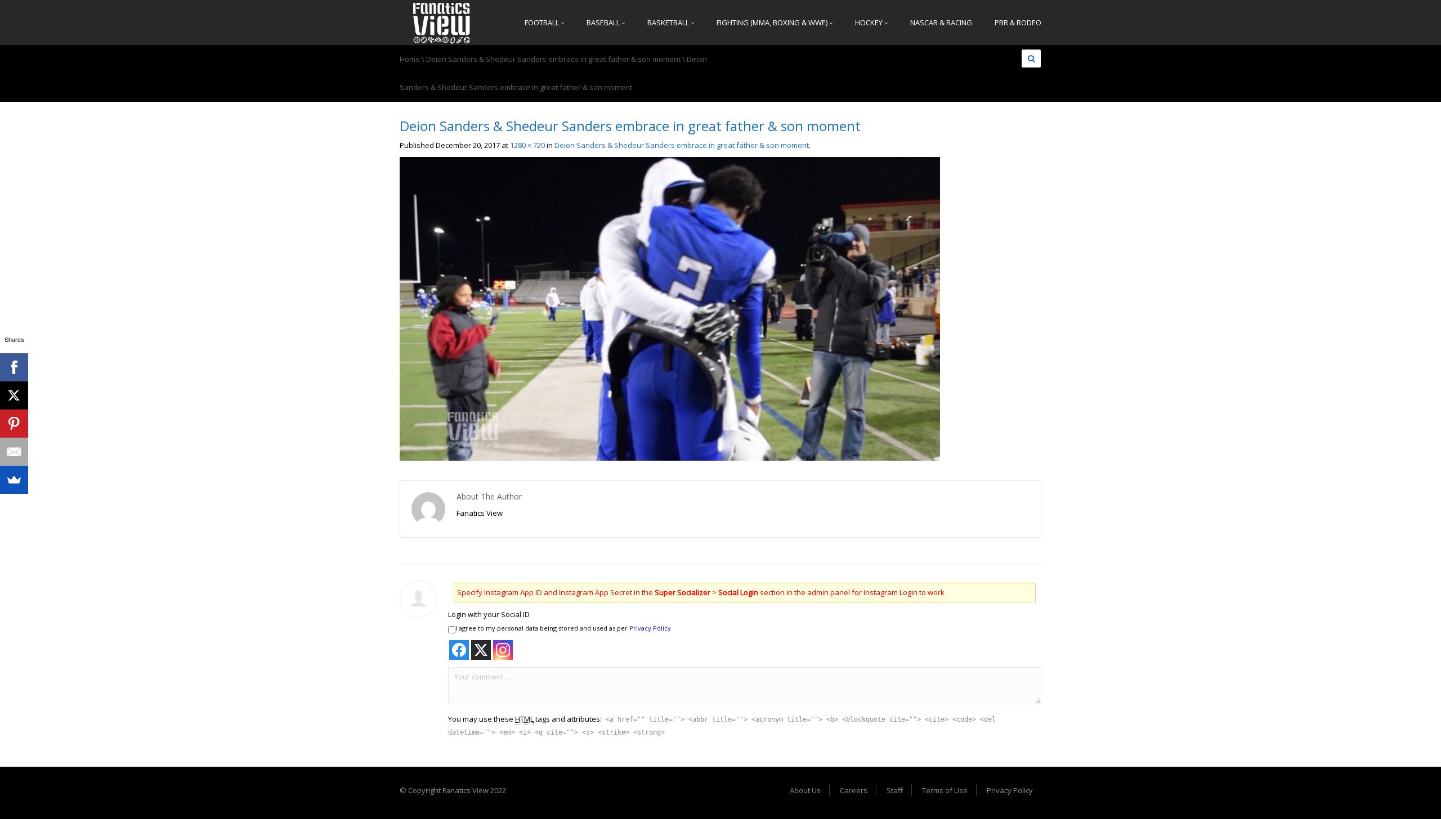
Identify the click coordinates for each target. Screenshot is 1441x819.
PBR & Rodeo (1018, 22)
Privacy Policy (650, 628)
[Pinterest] (14, 424)
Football (543, 22)
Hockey (869, 22)
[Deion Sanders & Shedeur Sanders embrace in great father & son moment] (670, 308)
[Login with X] (481, 650)
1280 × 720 (527, 145)
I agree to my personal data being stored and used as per (563, 628)
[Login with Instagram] (503, 650)
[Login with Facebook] (459, 650)
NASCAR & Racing (941, 22)
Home (410, 59)
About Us (805, 790)
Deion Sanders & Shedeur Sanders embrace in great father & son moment (553, 59)
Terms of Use (945, 790)
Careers (853, 790)
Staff (895, 790)
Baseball (604, 22)
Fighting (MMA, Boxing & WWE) (773, 22)
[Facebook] (14, 367)
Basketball (669, 22)
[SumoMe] (14, 480)
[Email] (14, 452)
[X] (14, 395)
